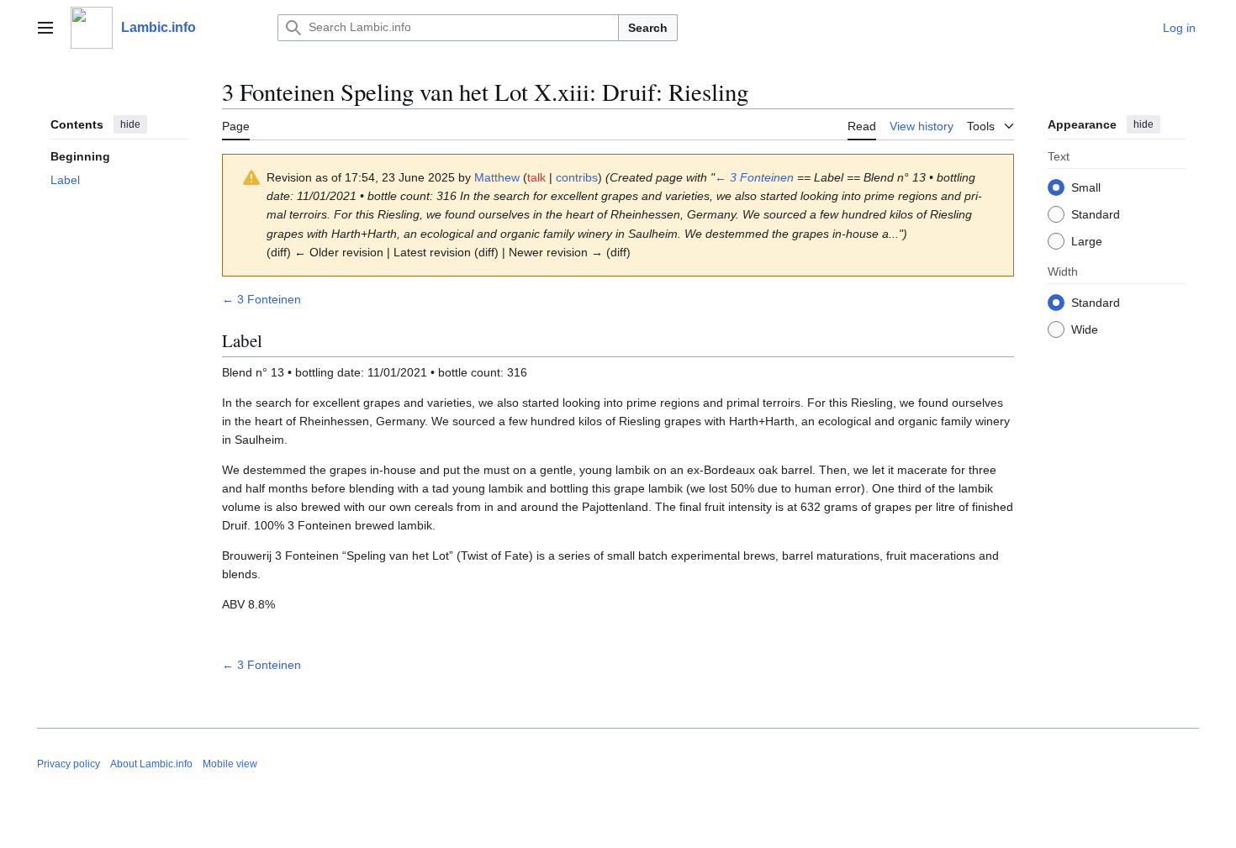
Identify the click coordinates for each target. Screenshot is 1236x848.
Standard (1095, 214)
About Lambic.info (151, 764)
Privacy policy (68, 764)
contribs (577, 177)
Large (1086, 241)
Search (648, 27)
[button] (45, 27)
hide (130, 124)
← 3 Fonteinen (754, 177)
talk (536, 177)
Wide (1084, 329)
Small (1086, 187)
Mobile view (230, 764)
